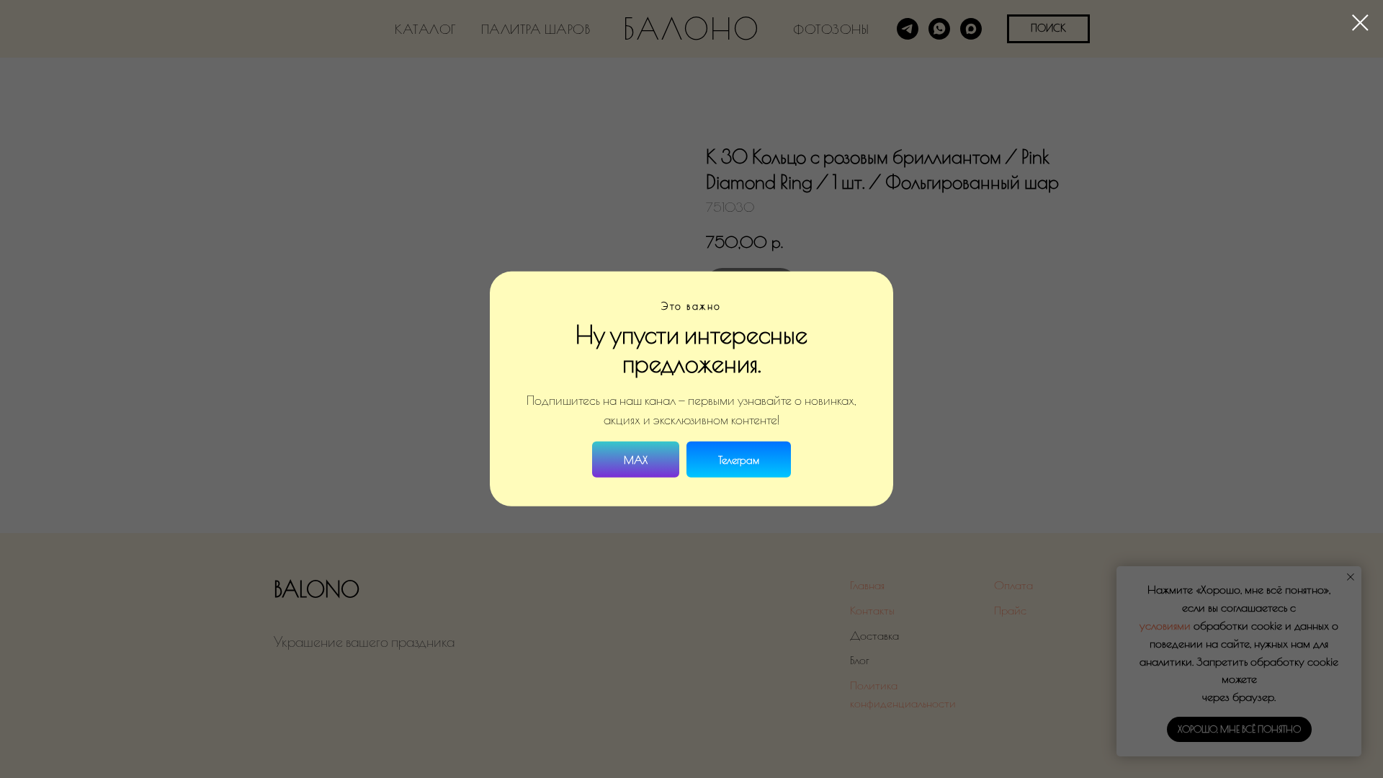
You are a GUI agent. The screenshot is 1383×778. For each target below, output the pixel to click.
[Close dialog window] (1360, 22)
